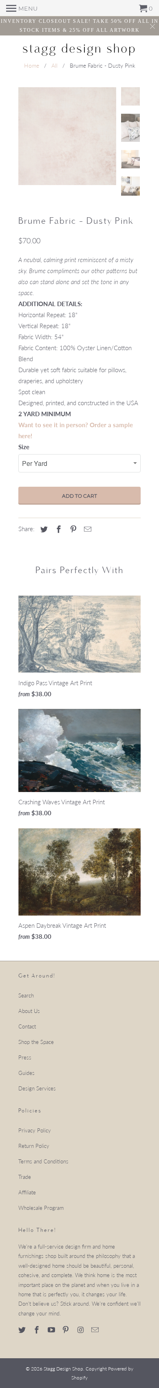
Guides (26, 1073)
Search (26, 995)
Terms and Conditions (43, 1161)
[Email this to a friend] (86, 529)
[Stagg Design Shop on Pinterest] (66, 1329)
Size (23, 446)
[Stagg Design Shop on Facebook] (37, 1329)
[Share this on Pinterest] (72, 529)
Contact (27, 1026)
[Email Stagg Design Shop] (95, 1329)
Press (24, 1057)
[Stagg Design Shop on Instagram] (81, 1329)
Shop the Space (36, 1042)
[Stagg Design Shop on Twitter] (22, 1329)
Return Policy (33, 1146)
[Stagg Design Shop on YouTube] (52, 1329)
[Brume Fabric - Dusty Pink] (67, 136)
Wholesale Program (41, 1208)
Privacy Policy (34, 1130)
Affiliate (27, 1192)
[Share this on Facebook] (57, 529)
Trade (24, 1177)
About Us (29, 1011)
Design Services (37, 1088)
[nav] (22, 8)
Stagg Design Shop (63, 1369)
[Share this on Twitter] (42, 529)
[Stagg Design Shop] (79, 49)
